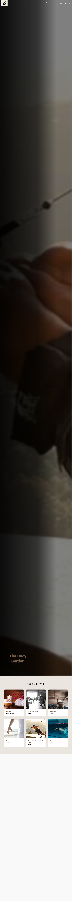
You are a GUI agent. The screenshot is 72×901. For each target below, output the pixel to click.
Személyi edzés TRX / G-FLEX (36, 741)
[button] (68, 3)
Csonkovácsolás (11, 741)
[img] (14, 699)
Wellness (53, 712)
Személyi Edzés (33, 712)
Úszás (52, 741)
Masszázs (9, 712)
